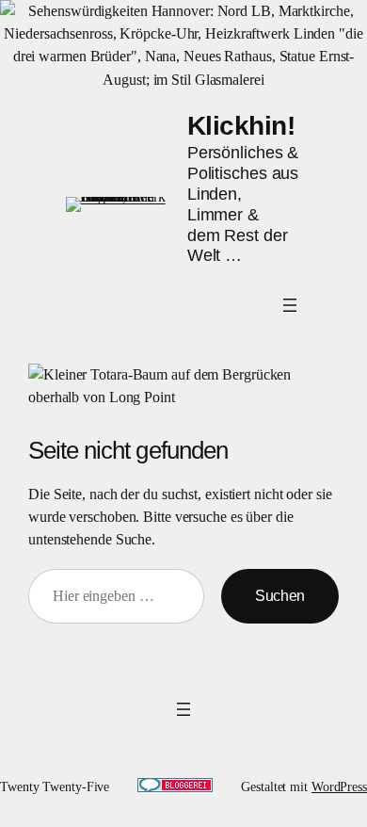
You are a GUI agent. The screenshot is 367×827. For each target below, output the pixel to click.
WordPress (339, 787)
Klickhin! (241, 125)
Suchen (280, 595)
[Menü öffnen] (290, 305)
